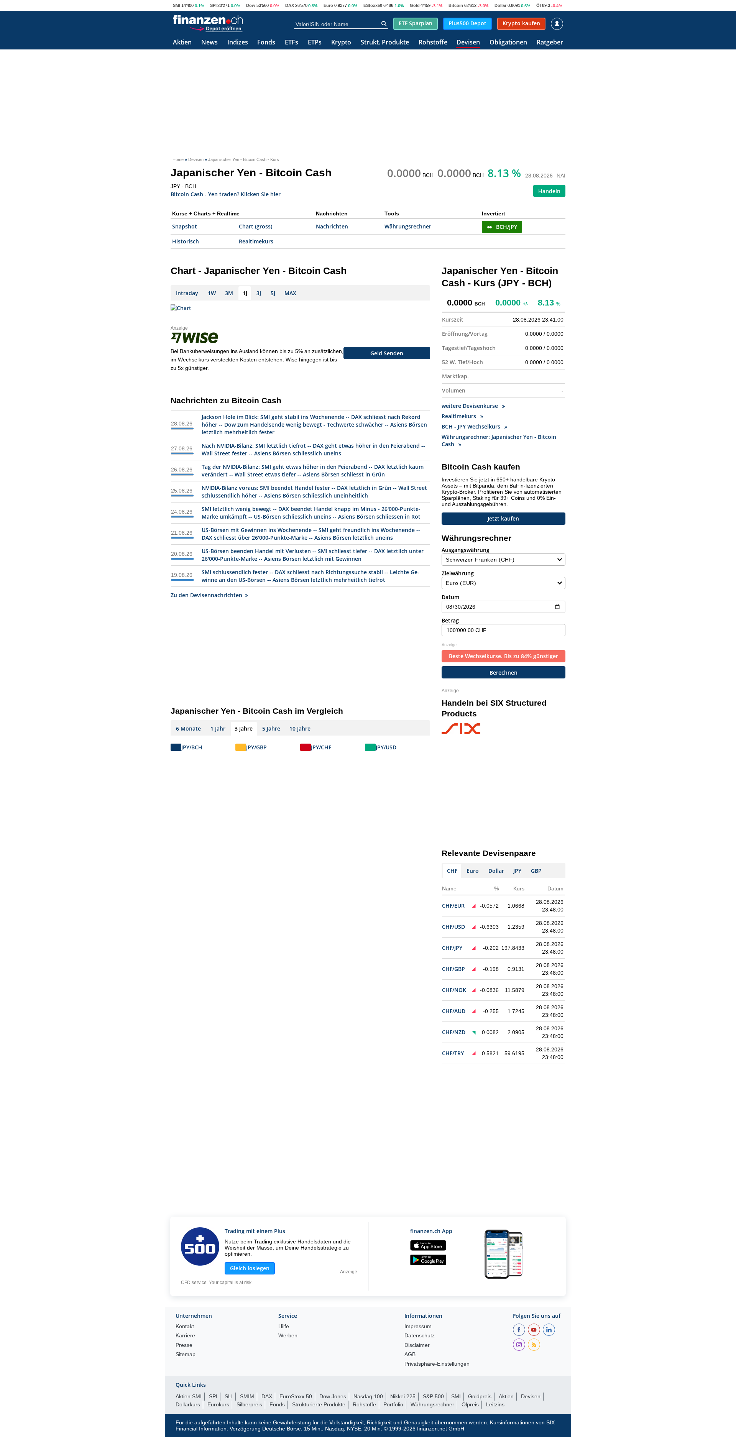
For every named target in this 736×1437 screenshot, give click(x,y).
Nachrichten (332, 226)
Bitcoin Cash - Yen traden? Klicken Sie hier (226, 194)
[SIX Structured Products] (475, 729)
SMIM (247, 1396)
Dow (250, 5)
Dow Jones (332, 1396)
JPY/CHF (321, 747)
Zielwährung (458, 573)
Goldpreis (479, 1396)
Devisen (468, 42)
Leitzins (495, 1404)
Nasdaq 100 (368, 1396)
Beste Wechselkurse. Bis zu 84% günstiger (503, 656)
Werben (287, 1335)
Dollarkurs (188, 1404)
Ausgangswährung (466, 549)
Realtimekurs (256, 241)
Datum (450, 597)
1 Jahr (217, 728)
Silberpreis (249, 1404)
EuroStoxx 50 (295, 1396)
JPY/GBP (256, 747)
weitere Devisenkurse (470, 405)
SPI (213, 5)
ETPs (315, 42)
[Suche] (384, 23)
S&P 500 (433, 1396)
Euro (328, 5)
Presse (184, 1345)
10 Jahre (299, 728)
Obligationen (508, 42)
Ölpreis (470, 1404)
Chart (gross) (255, 226)
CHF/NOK (454, 990)
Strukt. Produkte (385, 42)
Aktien (182, 42)
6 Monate (188, 728)
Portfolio (393, 1404)
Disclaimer (417, 1345)
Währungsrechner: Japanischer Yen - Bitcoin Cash (499, 440)
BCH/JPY (506, 226)
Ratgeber (550, 42)
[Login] (557, 24)
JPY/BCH (191, 747)
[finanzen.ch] (208, 19)
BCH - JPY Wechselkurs (472, 426)
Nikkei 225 (403, 1396)
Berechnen (504, 672)
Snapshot (184, 226)
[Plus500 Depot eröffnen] (216, 28)
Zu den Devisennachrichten (206, 595)
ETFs (291, 42)
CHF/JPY (452, 947)
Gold (415, 5)
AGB (410, 1354)
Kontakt (185, 1326)
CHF (452, 870)
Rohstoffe (433, 42)
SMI (176, 5)
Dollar (500, 5)
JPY (517, 870)
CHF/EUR (453, 905)
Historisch (185, 241)
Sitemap (186, 1354)
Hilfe (283, 1326)
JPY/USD (386, 747)
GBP (536, 870)
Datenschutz (419, 1335)
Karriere (185, 1335)
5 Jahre (271, 728)
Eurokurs (218, 1404)
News (209, 42)
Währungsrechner (407, 226)
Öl (538, 5)
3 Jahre (244, 728)
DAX (289, 5)
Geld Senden (386, 353)
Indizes (237, 42)
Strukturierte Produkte (318, 1404)
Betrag (450, 620)
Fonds (266, 42)
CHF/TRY (453, 1053)
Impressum (418, 1326)
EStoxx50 (372, 5)
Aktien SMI (189, 1396)
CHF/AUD (453, 1011)
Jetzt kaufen (503, 518)
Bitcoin (456, 5)
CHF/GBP (453, 968)
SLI (229, 1396)
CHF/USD (453, 926)
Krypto (341, 42)
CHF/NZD (453, 1032)
